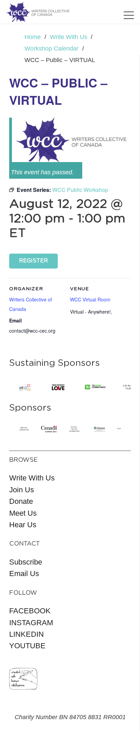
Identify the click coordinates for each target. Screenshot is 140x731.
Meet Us (23, 513)
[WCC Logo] (37, 12)
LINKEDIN (26, 634)
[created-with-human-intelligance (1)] (23, 679)
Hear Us (22, 524)
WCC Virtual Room (90, 299)
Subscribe (25, 562)
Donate (21, 501)
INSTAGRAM (31, 622)
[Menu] (129, 15)
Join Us (21, 490)
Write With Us (32, 478)
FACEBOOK (30, 611)
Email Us (24, 573)
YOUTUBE (27, 645)
